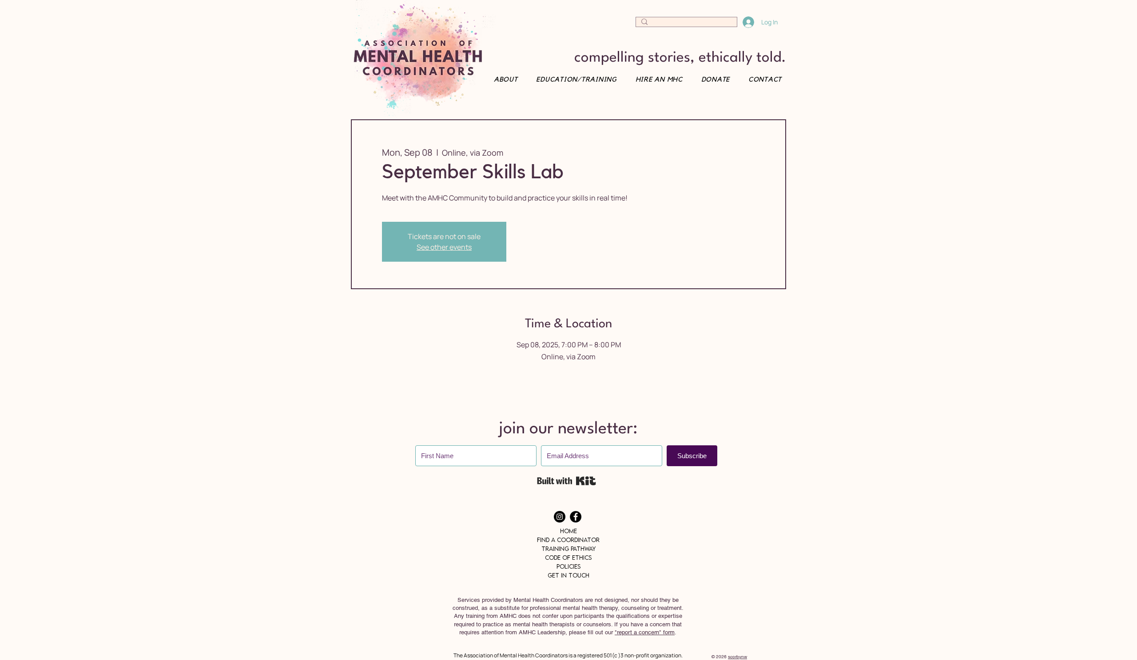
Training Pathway (568, 548)
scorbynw (737, 657)
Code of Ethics (568, 557)
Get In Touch (568, 575)
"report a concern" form (645, 632)
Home (568, 530)
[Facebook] (575, 516)
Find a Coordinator (568, 539)
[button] (762, 79)
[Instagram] (559, 516)
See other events (444, 247)
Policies (568, 566)
